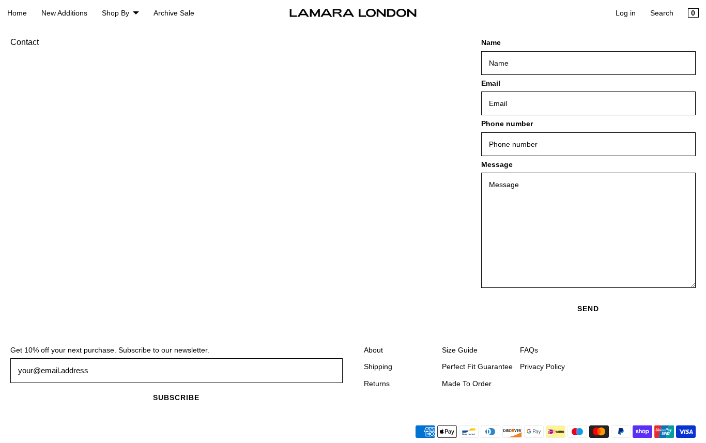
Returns (377, 383)
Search (661, 13)
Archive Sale (174, 13)
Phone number (507, 123)
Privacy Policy (542, 366)
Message (497, 164)
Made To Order (467, 383)
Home (17, 13)
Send (588, 308)
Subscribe (176, 397)
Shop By (115, 13)
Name (491, 42)
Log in (626, 13)
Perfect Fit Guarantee (477, 366)
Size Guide (460, 350)
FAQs (529, 350)
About (373, 350)
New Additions (64, 13)
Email (490, 83)
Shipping (378, 366)
